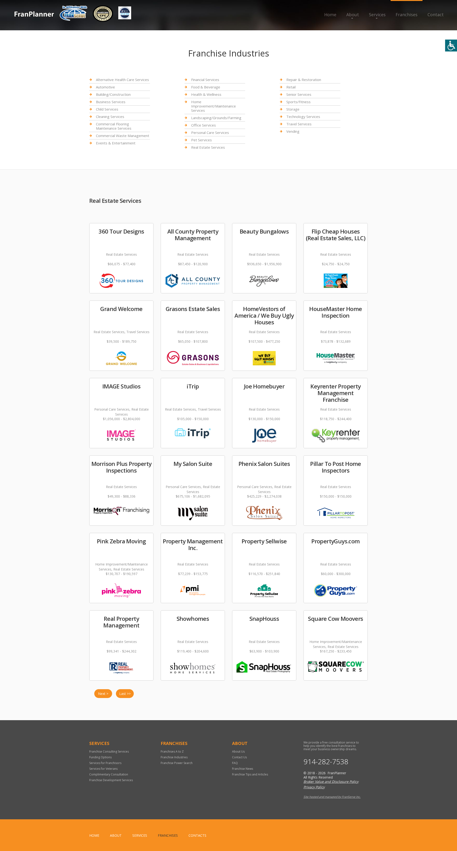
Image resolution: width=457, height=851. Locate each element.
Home (330, 14)
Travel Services (299, 124)
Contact (435, 14)
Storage (292, 109)
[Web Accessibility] (451, 45)
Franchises (406, 14)
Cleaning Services (110, 116)
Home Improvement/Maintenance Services (213, 106)
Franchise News (242, 769)
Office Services (203, 125)
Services (377, 14)
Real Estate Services (208, 147)
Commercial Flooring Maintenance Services (113, 126)
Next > (103, 693)
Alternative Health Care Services (122, 79)
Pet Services (201, 140)
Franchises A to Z (172, 751)
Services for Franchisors (105, 763)
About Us (238, 751)
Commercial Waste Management (122, 135)
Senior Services (298, 94)
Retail (291, 87)
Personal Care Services (210, 132)
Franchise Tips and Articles (250, 774)
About (352, 14)
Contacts (197, 835)
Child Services (107, 109)
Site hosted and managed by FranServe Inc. (332, 797)
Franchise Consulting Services (109, 751)
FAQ (235, 763)
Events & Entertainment (115, 143)
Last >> (125, 693)
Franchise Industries (174, 757)
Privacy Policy (314, 787)
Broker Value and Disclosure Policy (330, 781)
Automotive (105, 87)
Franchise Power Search (177, 763)
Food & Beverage (205, 87)
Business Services (110, 101)
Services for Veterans (103, 769)
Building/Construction (113, 94)
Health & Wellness (206, 94)
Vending (292, 131)
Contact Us (239, 757)
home (94, 835)
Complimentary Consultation (108, 774)
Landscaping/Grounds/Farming (216, 117)
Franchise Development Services (111, 780)
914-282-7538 (325, 761)
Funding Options (100, 757)
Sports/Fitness (298, 101)
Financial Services (205, 79)
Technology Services (303, 116)
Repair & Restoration (303, 79)
